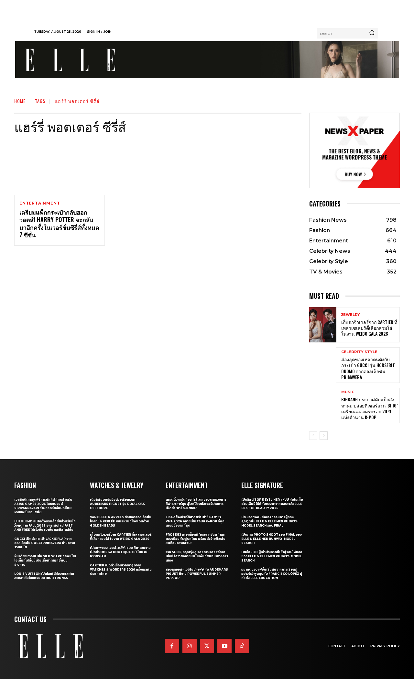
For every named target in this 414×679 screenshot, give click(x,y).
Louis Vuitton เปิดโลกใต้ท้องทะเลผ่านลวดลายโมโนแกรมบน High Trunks (44, 575)
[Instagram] (189, 646)
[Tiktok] (242, 646)
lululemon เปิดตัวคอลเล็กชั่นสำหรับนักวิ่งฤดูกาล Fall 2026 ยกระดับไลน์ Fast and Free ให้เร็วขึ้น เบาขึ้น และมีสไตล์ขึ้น (45, 525)
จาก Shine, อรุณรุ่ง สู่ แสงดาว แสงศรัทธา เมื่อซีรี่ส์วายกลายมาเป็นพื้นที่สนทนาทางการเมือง (197, 556)
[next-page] (324, 435)
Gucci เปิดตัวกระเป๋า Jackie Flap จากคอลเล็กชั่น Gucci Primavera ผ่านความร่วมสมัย (44, 543)
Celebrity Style (359, 352)
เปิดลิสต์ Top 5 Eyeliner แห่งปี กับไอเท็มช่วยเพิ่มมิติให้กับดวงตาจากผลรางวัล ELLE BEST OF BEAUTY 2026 (272, 503)
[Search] (372, 33)
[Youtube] (224, 646)
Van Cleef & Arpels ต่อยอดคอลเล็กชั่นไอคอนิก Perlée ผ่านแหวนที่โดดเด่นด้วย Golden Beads (120, 521)
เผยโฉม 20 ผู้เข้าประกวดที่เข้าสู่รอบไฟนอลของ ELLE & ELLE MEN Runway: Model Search (271, 556)
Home (20, 100)
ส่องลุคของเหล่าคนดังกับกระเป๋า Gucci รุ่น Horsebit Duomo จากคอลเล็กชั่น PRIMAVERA (368, 368)
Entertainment (39, 203)
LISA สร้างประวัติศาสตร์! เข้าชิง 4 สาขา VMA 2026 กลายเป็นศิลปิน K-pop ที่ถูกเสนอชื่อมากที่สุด (195, 521)
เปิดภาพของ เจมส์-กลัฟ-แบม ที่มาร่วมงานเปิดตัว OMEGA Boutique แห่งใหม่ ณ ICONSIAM (120, 552)
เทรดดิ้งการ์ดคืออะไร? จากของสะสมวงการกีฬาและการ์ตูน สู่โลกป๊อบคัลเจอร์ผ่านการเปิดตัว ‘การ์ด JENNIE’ (196, 503)
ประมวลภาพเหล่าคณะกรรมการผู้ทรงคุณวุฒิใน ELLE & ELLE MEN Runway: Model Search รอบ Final (269, 521)
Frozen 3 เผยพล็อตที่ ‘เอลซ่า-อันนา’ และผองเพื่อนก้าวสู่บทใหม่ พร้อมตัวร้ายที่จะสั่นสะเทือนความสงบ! (195, 538)
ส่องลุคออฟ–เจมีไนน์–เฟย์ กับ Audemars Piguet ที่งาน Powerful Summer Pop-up (197, 573)
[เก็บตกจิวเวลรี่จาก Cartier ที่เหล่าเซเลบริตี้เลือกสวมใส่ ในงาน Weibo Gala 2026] (322, 324)
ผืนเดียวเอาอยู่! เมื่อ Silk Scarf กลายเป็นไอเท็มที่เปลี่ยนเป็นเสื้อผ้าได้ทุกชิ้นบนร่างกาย (45, 560)
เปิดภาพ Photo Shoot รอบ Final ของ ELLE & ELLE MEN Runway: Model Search (271, 538)
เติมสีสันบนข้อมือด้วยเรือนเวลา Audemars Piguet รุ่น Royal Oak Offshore (117, 503)
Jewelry (350, 315)
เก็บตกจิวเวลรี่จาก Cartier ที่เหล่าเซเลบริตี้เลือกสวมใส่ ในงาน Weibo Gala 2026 (369, 327)
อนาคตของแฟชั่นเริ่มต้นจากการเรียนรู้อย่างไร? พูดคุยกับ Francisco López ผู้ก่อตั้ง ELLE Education (271, 573)
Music (347, 392)
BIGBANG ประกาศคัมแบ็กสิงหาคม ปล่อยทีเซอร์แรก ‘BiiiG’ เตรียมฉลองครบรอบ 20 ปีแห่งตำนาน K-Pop (369, 408)
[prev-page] (313, 435)
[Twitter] (207, 646)
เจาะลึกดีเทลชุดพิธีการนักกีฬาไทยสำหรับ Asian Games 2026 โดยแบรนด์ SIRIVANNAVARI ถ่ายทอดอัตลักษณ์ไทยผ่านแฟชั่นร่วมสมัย (43, 506)
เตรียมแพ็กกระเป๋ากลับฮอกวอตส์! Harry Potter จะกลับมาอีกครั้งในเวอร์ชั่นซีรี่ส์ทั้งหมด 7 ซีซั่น (59, 223)
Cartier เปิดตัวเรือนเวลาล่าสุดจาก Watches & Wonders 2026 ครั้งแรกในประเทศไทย (121, 569)
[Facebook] (172, 646)
